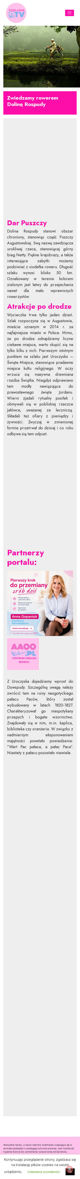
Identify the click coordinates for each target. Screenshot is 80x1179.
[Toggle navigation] (69, 13)
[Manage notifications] (69, 1169)
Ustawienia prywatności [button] (44, 1171)
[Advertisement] (40, 172)
